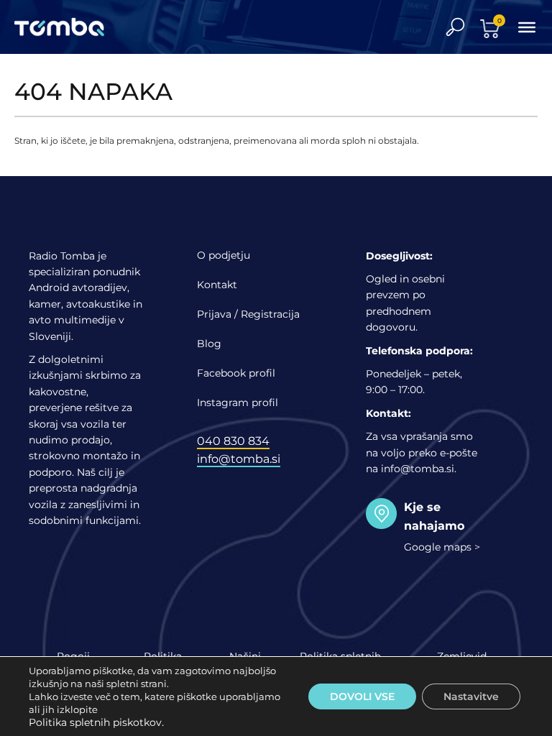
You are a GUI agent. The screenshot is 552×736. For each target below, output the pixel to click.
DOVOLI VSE (362, 696)
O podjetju (223, 255)
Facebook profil (236, 373)
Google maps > (442, 546)
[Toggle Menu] (526, 27)
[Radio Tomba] (68, 27)
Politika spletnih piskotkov (95, 722)
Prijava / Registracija (248, 314)
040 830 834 (233, 441)
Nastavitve (471, 696)
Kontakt (217, 284)
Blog (209, 343)
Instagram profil (237, 402)
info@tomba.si (238, 459)
